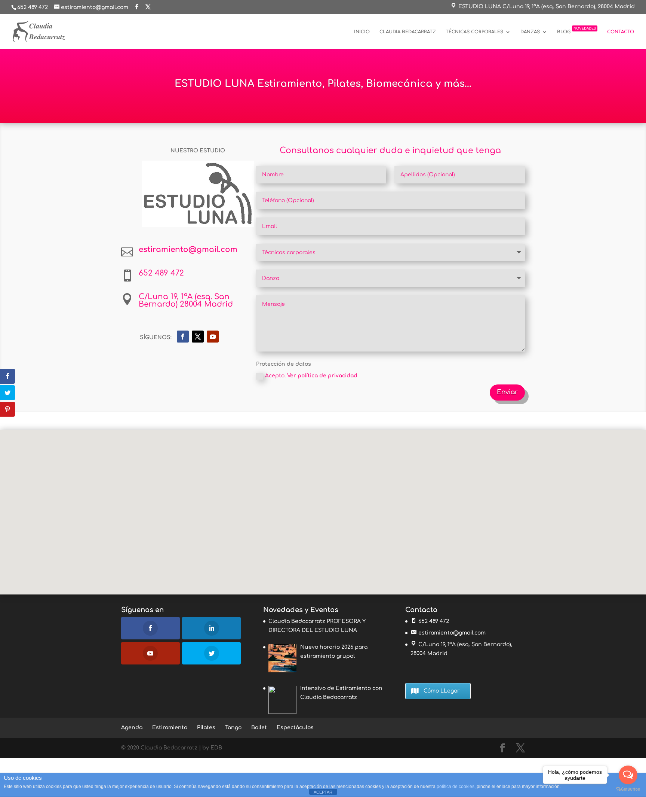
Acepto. (311, 375)
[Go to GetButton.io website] (628, 789)
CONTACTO (620, 31)
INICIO (362, 31)
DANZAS (530, 31)
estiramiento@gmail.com (452, 633)
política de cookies (455, 786)
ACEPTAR (323, 792)
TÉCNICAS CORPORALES (474, 31)
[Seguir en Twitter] (198, 337)
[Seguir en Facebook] (183, 337)
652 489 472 (32, 7)
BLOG (576, 30)
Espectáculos (295, 727)
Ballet (259, 727)
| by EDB (210, 748)
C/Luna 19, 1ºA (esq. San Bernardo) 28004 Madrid (186, 300)
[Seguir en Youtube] (213, 337)
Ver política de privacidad (322, 375)
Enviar (507, 392)
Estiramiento (169, 727)
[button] (325, 504)
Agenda (131, 727)
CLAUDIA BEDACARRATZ (407, 31)
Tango (233, 727)
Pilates (206, 727)
